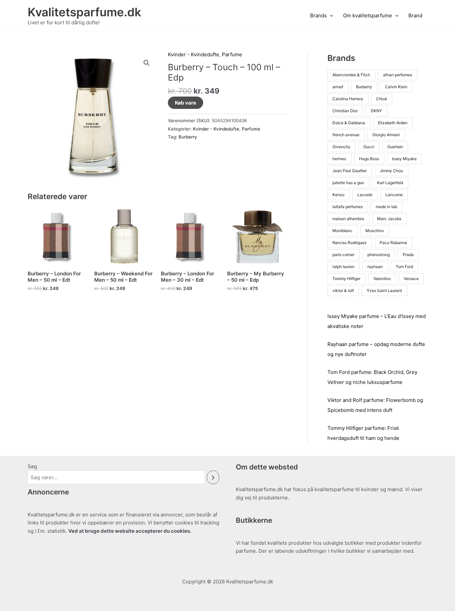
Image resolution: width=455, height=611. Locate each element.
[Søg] (213, 477)
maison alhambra (348, 218)
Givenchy (341, 146)
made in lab (386, 206)
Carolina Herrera (347, 98)
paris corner (343, 254)
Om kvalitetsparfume (367, 15)
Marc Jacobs (389, 218)
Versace (411, 278)
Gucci (368, 146)
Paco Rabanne (393, 242)
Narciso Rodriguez (349, 242)
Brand (415, 15)
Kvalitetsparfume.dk (84, 12)
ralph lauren (343, 266)
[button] (330, 15)
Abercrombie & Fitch (351, 74)
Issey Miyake (404, 158)
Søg (32, 466)
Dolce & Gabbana (348, 122)
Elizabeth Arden (392, 122)
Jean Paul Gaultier (349, 170)
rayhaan (375, 266)
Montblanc (342, 230)
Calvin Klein (396, 86)
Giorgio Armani (386, 134)
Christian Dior (345, 110)
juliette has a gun (348, 182)
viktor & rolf (343, 290)
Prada (408, 254)
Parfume (232, 54)
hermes (339, 158)
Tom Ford (404, 266)
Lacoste (364, 194)
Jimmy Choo (391, 170)
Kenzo (338, 194)
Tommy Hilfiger (346, 278)
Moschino (374, 230)
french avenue (345, 134)
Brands (318, 15)
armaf (337, 86)
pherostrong (378, 254)
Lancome (394, 194)
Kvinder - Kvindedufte (193, 54)
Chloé (381, 98)
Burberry (188, 137)
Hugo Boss (369, 158)
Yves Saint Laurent (384, 290)
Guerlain (395, 146)
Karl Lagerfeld (390, 182)
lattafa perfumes (347, 206)
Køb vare (185, 103)
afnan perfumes (397, 74)
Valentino (382, 278)
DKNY (376, 110)
